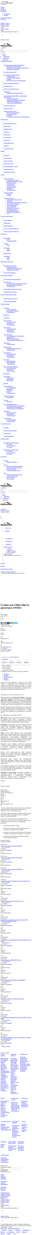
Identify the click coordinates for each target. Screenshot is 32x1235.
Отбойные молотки (3, 1078)
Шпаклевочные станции (16, 1136)
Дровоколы (4, 1090)
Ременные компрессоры (23, 1057)
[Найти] (4, 53)
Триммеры (3, 1075)
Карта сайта (4, 1228)
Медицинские (24, 1068)
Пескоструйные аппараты (12, 1146)
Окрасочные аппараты (15, 1122)
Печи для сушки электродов (14, 1075)
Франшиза (3, 1177)
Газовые (23, 1102)
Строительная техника (14, 1099)
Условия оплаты (5, 1192)
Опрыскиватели (5, 1071)
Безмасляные (23, 1059)
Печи (2, 1147)
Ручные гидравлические (5, 1126)
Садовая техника (3, 1055)
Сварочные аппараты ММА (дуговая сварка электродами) (14, 1082)
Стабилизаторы (5, 1155)
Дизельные (24, 1103)
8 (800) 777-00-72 (5, 23)
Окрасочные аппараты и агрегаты (15, 1132)
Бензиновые (23, 1066)
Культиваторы (4, 1059)
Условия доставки (5, 1194)
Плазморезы (14, 1078)
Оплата (6, 678)
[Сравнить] (2, 620)
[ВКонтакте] (1, 623)
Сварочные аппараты (14, 1055)
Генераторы (24, 1098)
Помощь (3, 1190)
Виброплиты (14, 1102)
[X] (8, 623)
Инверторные (25, 1105)
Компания (3, 1178)
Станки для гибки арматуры (15, 1104)
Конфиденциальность (14, 1228)
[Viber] (10, 623)
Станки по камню (24, 1130)
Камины (3, 1144)
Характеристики (8, 677)
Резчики (3, 1089)
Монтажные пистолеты (21, 1142)
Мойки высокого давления (3, 1064)
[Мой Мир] (6, 623)
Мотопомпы (4, 1068)
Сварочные (24, 1106)
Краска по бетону (3, 1106)
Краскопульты (16, 1125)
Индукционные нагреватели (15, 1069)
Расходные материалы (21, 1146)
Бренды (3, 1176)
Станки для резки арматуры (15, 1110)
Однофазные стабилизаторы (5, 1161)
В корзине (9, 649)
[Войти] (1, 515)
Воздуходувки (4, 1085)
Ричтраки (3, 1124)
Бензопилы (4, 1083)
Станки (24, 1121)
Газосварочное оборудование (14, 1066)
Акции (2, 1174)
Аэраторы (3, 1080)
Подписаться (4, 1170)
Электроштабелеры (6, 1129)
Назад (9, 548)
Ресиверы (22, 1071)
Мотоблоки (4, 1066)
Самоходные (4, 1128)
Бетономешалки (15, 1106)
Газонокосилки (5, 1087)
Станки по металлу (24, 1124)
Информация (4, 1184)
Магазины (3, 1188)
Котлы (2, 1146)
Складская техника (6, 1121)
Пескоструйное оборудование (12, 1142)
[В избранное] (2, 618)
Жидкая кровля (5, 1101)
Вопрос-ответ (4, 1197)
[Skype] (15, 623)
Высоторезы (4, 1086)
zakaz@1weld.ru (5, 29)
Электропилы (4, 1076)
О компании (7, 14)
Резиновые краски (3, 1103)
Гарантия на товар (5, 1195)
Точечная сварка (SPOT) (14, 1092)
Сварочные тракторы (14, 1087)
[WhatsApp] (12, 623)
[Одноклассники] (4, 623)
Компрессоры (23, 1054)
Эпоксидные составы (4, 1115)
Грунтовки (3, 1110)
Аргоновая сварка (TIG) (14, 1063)
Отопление (4, 1141)
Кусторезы (3, 1061)
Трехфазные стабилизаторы (5, 1158)
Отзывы (6, 15)
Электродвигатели (25, 1065)
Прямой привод (24, 1061)
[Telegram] (17, 623)
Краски (3, 1098)
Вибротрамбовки (15, 1108)
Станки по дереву (24, 1127)
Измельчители (4, 1058)
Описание (6, 674)
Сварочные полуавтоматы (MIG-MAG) (14, 1060)
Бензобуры (3, 1082)
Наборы (3, 1069)
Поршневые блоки (25, 1064)
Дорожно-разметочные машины (15, 1128)
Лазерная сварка (13, 1071)
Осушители (23, 1069)
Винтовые (23, 1062)
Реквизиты (3, 1187)
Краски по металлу (3, 1108)
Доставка (6, 679)
